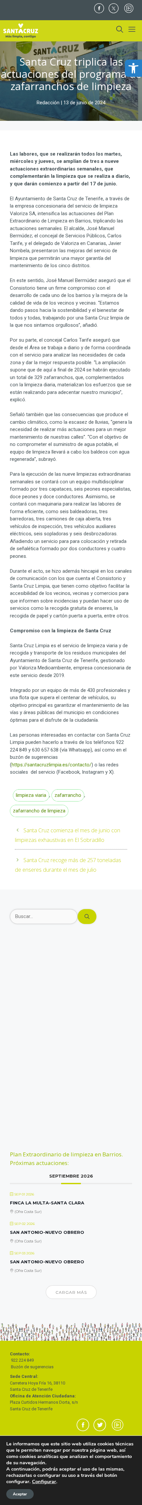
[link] (133, 68)
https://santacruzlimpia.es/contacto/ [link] (51, 765)
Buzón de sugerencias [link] (32, 1366)
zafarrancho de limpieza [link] (39, 811)
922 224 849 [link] (22, 1360)
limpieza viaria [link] (31, 795)
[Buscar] (87, 916)
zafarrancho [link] (67, 795)
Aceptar (20, 1494)
